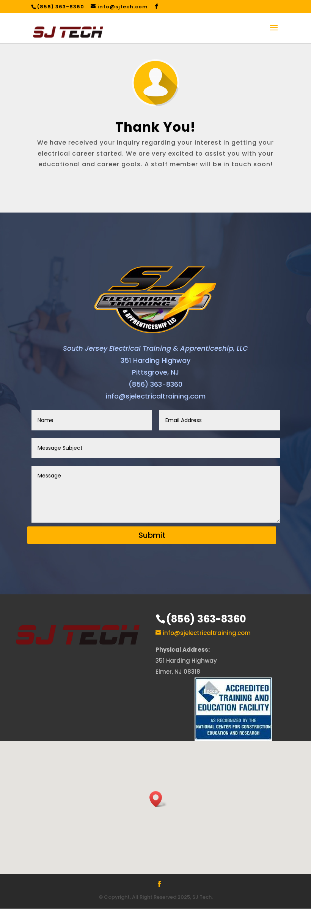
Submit (151, 535)
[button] (158, 799)
